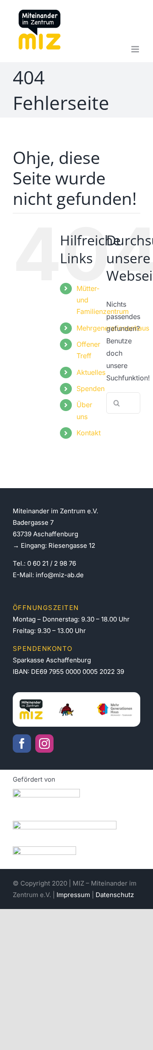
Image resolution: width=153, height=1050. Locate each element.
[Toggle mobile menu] (135, 49)
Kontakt (88, 433)
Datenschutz (115, 895)
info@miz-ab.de (60, 575)
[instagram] (44, 743)
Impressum (73, 895)
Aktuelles (90, 372)
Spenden (90, 388)
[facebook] (22, 743)
